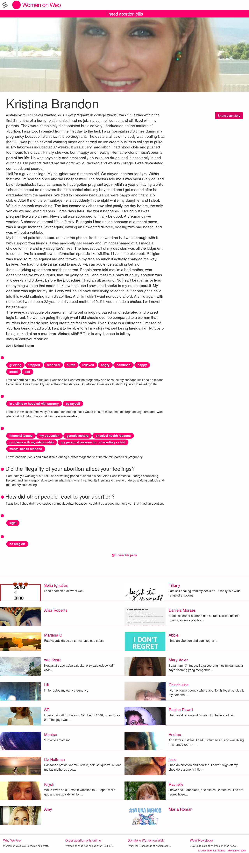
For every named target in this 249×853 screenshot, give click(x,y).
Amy (48, 809)
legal (12, 523)
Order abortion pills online (83, 840)
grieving (15, 365)
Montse (50, 734)
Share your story (229, 115)
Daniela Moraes (182, 610)
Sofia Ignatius (56, 585)
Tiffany (174, 585)
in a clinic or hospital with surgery (34, 403)
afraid (13, 371)
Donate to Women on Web (146, 840)
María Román (180, 809)
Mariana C (53, 635)
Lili (46, 684)
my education (49, 435)
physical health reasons (113, 435)
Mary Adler (178, 660)
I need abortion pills (124, 13)
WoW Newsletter (201, 840)
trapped (34, 365)
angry (105, 365)
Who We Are (12, 840)
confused (124, 365)
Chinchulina (179, 684)
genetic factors (78, 435)
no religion (17, 544)
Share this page (126, 555)
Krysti (49, 784)
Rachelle (176, 784)
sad (27, 371)
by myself (73, 403)
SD (46, 709)
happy (142, 365)
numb (71, 365)
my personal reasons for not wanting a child (93, 442)
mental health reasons (25, 449)
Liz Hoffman (54, 759)
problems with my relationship (31, 442)
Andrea (175, 734)
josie (172, 759)
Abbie (173, 635)
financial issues (20, 435)
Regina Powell (181, 709)
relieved (88, 365)
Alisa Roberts (55, 610)
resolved (53, 365)
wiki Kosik (52, 660)
